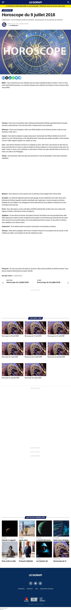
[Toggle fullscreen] (4, 608)
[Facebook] (3, 77)
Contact (30, 588)
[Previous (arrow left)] (0, 609)
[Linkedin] (10, 77)
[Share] (2, 608)
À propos (21, 588)
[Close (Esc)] (0, 608)
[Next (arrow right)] (2, 609)
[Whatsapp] (13, 77)
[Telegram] (19, 77)
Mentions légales (46, 588)
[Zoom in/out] (6, 608)
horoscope (18, 276)
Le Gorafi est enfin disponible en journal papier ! (35, 6)
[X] (6, 77)
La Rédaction (14, 25)
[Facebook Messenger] (16, 77)
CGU (36, 588)
